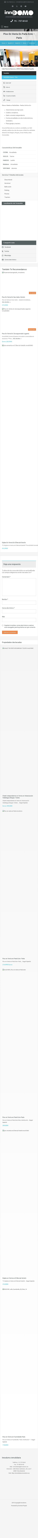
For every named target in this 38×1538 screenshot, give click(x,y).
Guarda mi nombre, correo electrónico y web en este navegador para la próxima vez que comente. (20, 626)
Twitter (6, 251)
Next (36, 57)
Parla (24, 43)
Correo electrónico (10, 259)
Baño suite (7, 187)
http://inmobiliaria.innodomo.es (21, 1473)
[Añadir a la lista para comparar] (2, 51)
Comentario (6, 577)
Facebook (8, 247)
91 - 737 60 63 (21, 21)
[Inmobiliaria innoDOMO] (19, 13)
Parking (6, 190)
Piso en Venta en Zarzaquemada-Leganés (15, 334)
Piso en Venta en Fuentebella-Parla (14, 1437)
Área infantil (8, 180)
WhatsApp (7, 255)
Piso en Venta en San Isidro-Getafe (13, 297)
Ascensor (7, 183)
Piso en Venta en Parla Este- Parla (14, 958)
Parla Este (32, 43)
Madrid (10, 43)
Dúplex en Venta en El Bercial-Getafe (14, 542)
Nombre (5, 599)
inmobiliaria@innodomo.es (25, 2)
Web (3, 616)
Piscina (6, 194)
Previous (2, 57)
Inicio (3, 43)
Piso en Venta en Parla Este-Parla (13, 1117)
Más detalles (6, 302)
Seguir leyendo (23, 803)
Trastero (7, 197)
